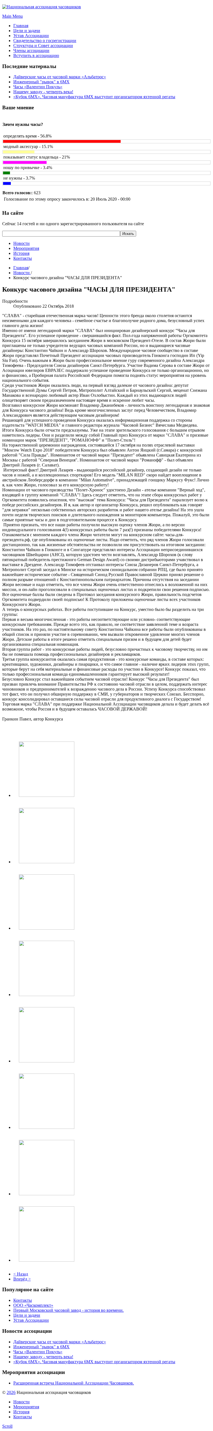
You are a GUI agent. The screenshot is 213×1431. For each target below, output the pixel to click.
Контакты (22, 258)
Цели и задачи (26, 1315)
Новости (21, 243)
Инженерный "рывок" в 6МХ (41, 81)
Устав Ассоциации (31, 1320)
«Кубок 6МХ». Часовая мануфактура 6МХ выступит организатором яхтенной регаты (94, 96)
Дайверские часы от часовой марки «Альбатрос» (59, 76)
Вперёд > (22, 1279)
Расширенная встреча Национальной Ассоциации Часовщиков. (73, 1383)
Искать (128, 234)
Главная (20, 267)
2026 (11, 1392)
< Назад (20, 1274)
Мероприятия (26, 248)
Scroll (7, 1426)
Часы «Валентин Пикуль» (37, 86)
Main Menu (12, 16)
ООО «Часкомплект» (33, 1305)
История (21, 253)
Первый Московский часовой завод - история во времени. (68, 1310)
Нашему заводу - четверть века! (43, 91)
